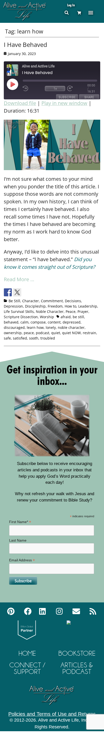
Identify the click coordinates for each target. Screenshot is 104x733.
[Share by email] (54, 292)
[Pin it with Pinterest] (36, 292)
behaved (11, 322)
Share (89, 97)
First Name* (20, 522)
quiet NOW (71, 332)
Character (30, 300)
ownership (13, 332)
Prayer (82, 311)
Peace (70, 311)
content (54, 322)
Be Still (14, 300)
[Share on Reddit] (26, 292)
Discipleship (35, 306)
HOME (27, 653)
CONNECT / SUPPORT (27, 668)
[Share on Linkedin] (45, 292)
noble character (71, 327)
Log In (71, 5)
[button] (66, 12)
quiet (55, 332)
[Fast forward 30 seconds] (77, 88)
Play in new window (64, 103)
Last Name (18, 540)
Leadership (87, 306)
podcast (42, 332)
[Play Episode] (17, 84)
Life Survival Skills (19, 311)
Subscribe (67, 97)
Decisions (73, 300)
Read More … (19, 279)
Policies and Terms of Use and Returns (52, 714)
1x (55, 88)
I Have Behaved (25, 44)
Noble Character (50, 311)
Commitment (52, 300)
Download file (20, 103)
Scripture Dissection (21, 316)
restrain (89, 332)
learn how (35, 327)
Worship (47, 316)
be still (78, 316)
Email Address (22, 560)
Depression (13, 306)
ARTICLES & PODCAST (77, 668)
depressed (72, 322)
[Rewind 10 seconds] (33, 88)
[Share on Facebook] (8, 292)
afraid (66, 316)
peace (29, 332)
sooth (33, 338)
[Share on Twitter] (17, 292)
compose (38, 322)
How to (70, 306)
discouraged (14, 327)
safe (7, 338)
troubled (47, 338)
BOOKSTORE (76, 653)
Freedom (55, 306)
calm (24, 322)
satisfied (20, 338)
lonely (51, 327)
